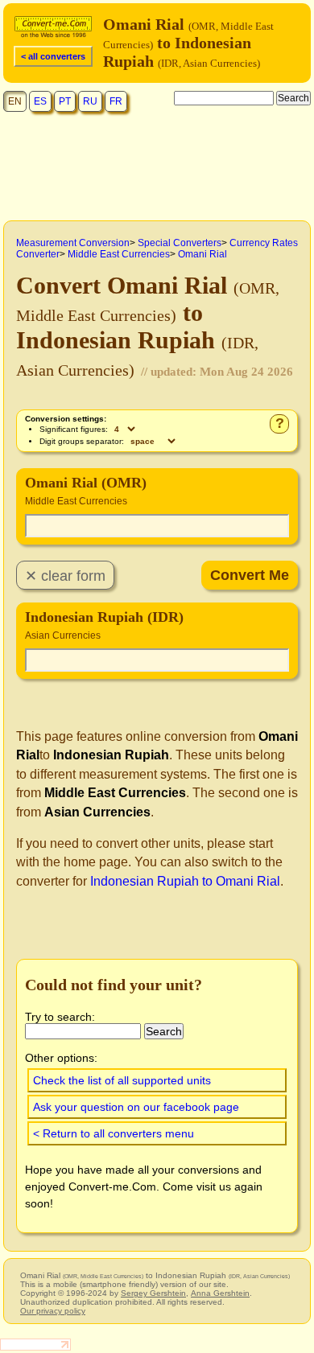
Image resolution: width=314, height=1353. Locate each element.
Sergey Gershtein (153, 1293)
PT (65, 101)
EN (15, 101)
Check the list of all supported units (122, 1080)
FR (115, 101)
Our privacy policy (52, 1310)
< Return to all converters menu (113, 1133)
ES (40, 101)
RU (90, 101)
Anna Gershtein (220, 1293)
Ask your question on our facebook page (136, 1106)
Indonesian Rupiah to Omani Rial (185, 881)
